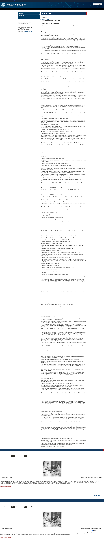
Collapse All (42, 19)
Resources (21, 18)
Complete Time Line (58, 8)
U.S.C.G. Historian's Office (28, 31)
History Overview (23, 15)
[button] (37, 0)
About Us (21, 13)
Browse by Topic (24, 8)
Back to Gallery (97, 495)
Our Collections (15, 8)
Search (13, 455)
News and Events (38, 8)
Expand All (47, 19)
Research (8, 8)
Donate (45, 8)
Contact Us (50, 8)
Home (3, 8)
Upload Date (31, 455)
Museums (31, 8)
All (36, 506)
